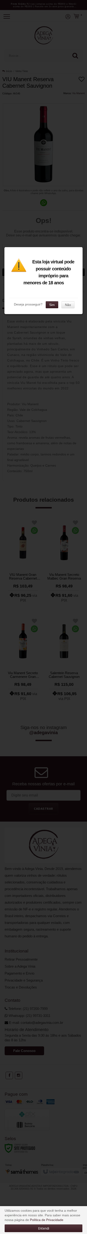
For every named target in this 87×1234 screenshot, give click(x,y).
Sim (52, 305)
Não (68, 305)
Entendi (43, 1228)
